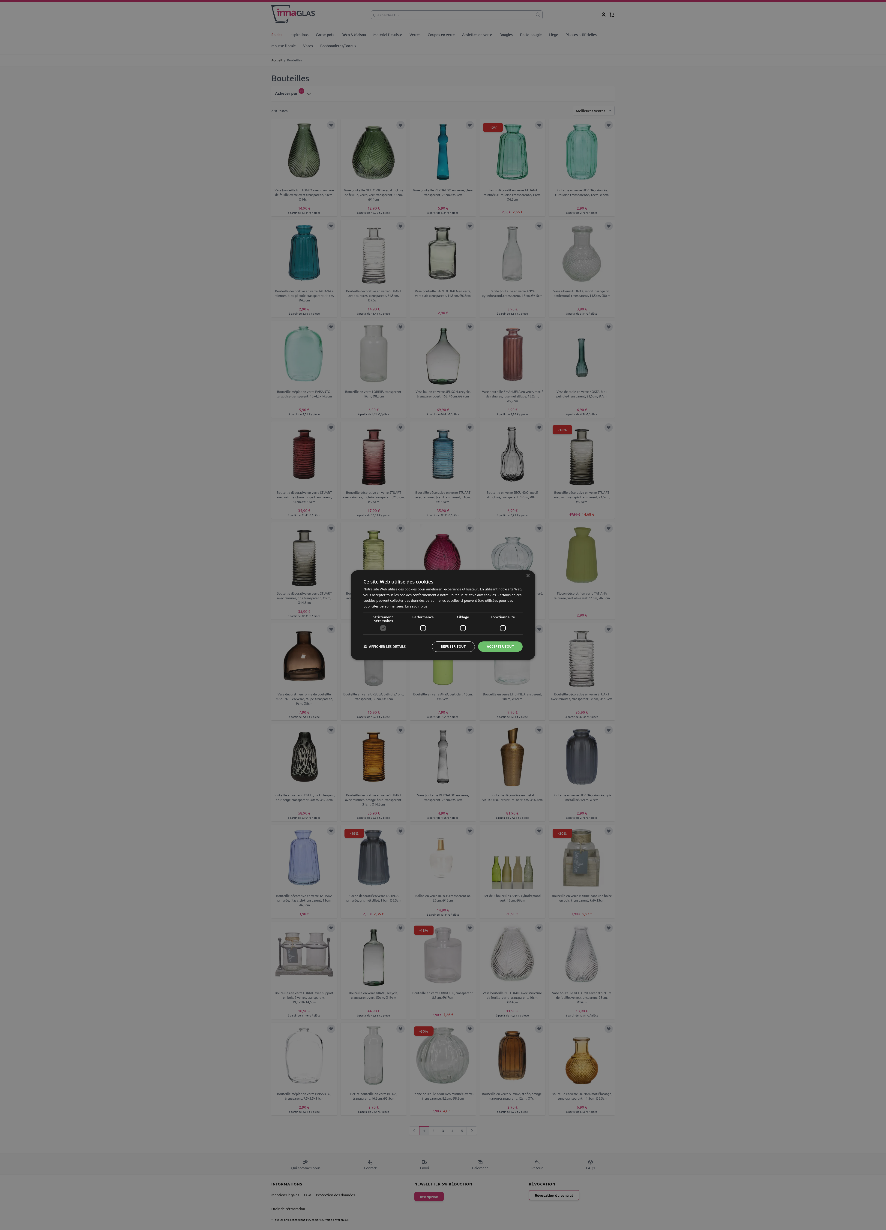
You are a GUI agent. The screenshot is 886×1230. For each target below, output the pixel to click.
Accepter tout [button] (500, 646)
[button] (384, 646)
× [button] (528, 575)
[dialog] (443, 615)
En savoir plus (416, 606)
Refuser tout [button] (453, 646)
